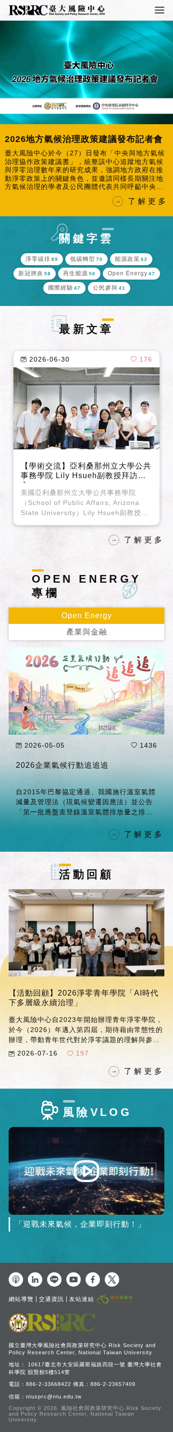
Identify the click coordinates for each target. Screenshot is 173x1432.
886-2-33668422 (48, 1384)
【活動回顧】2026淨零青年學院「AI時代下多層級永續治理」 (84, 998)
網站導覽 (21, 1299)
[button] (9, 118)
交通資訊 (51, 1299)
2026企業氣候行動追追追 (57, 139)
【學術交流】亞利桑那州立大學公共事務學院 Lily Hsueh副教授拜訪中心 (86, 472)
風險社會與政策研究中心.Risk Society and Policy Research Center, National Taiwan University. (85, 1413)
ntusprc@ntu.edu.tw (54, 1396)
